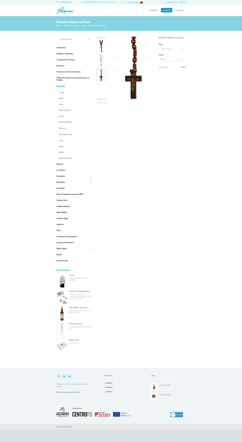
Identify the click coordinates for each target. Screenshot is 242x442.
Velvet (61, 152)
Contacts (180, 10)
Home (58, 25)
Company (153, 10)
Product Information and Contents (67, 392)
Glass (61, 104)
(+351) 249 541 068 (91, 2)
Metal (61, 98)
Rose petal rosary (65, 134)
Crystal (61, 92)
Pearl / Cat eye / (65, 110)
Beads (61, 146)
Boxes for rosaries (65, 158)
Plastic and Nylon (65, 122)
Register (183, 2)
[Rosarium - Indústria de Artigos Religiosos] (65, 10)
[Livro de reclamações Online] (177, 415)
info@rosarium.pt (65, 2)
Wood (84, 25)
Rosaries (76, 25)
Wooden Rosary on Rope (97, 25)
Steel (61, 140)
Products (167, 10)
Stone (61, 116)
